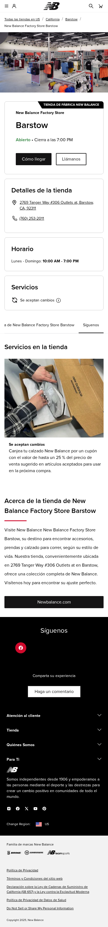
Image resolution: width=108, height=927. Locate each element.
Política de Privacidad (22, 870)
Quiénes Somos (21, 745)
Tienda (13, 730)
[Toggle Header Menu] (6, 6)
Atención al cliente (23, 716)
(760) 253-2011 (31, 219)
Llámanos (71, 159)
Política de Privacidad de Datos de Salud (36, 900)
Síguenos (91, 325)
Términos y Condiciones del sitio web (35, 878)
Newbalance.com (54, 602)
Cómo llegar (33, 159)
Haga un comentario (54, 691)
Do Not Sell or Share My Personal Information (40, 908)
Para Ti (13, 760)
